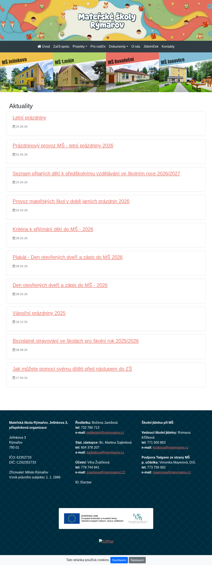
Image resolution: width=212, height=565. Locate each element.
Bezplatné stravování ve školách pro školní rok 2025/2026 (76, 341)
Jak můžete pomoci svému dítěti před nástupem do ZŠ (72, 369)
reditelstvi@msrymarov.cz (105, 432)
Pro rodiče (98, 46)
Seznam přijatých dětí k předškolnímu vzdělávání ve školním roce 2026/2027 (96, 173)
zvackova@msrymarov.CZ (106, 472)
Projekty (79, 46)
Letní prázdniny (29, 117)
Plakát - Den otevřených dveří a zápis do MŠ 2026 (68, 257)
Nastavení (137, 560)
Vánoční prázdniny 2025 (39, 313)
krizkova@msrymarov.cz (170, 447)
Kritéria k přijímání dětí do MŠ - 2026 (53, 229)
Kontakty (168, 46)
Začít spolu (61, 46)
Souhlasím (119, 560)
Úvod (46, 46)
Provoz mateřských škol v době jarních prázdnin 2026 (71, 201)
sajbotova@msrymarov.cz (105, 452)
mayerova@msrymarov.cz (172, 472)
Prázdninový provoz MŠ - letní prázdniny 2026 (63, 145)
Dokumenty (117, 46)
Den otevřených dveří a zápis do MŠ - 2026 (60, 285)
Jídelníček (150, 46)
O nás (135, 46)
